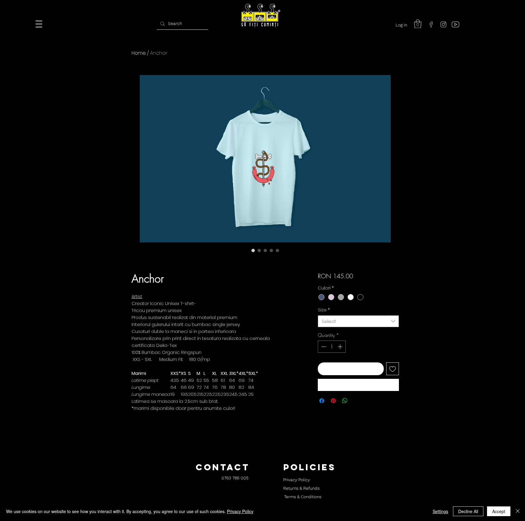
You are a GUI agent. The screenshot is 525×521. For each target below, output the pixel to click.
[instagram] (443, 24)
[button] (417, 23)
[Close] (517, 511)
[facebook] (431, 24)
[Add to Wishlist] (392, 368)
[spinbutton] (331, 346)
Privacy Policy (240, 511)
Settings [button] (440, 511)
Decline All (468, 511)
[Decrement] (323, 346)
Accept (498, 511)
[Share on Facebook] (321, 400)
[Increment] (340, 346)
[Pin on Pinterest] (333, 400)
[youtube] (455, 24)
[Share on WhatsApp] (344, 400)
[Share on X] (356, 400)
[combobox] (358, 321)
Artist (137, 296)
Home (139, 53)
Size (324, 310)
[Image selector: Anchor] (253, 250)
